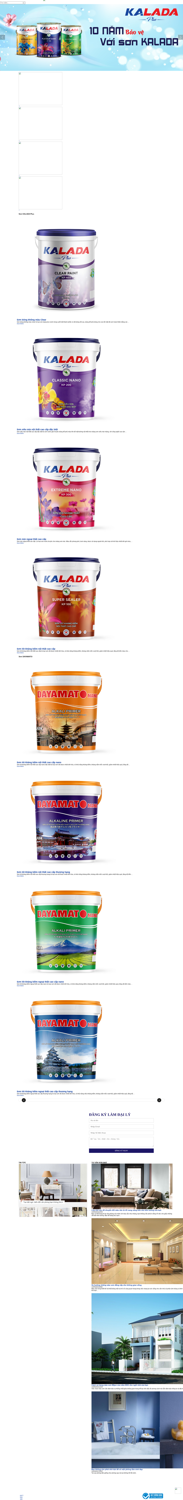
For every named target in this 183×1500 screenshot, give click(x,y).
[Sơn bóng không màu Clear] (66, 266)
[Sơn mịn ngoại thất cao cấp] (66, 486)
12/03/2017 (95, 1471)
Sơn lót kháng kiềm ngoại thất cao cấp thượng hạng (45, 1091)
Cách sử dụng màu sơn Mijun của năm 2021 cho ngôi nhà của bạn (120, 1385)
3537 (101, 1471)
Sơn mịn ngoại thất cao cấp (31, 539)
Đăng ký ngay (121, 1151)
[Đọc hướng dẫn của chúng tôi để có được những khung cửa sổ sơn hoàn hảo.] (24, 1212)
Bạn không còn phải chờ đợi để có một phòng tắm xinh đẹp (117, 1469)
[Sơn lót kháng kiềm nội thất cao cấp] (66, 596)
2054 (101, 1212)
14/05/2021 (95, 1212)
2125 (101, 1387)
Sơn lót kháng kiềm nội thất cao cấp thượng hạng (43, 872)
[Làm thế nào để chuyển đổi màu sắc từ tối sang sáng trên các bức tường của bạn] (132, 1186)
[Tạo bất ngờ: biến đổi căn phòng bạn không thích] (41, 1212)
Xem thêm (20, 324)
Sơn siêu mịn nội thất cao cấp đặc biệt (37, 429)
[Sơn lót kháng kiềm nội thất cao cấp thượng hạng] (66, 819)
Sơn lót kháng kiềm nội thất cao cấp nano (39, 762)
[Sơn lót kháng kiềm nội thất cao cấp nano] (66, 709)
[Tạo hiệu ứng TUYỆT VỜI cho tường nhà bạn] (77, 1212)
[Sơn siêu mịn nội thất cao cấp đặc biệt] (66, 376)
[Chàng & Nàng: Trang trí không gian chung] (59, 1212)
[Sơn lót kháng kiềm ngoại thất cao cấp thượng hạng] (66, 1038)
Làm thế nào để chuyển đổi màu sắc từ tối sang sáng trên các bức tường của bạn (126, 1210)
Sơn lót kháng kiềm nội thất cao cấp (36, 649)
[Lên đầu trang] (178, 1490)
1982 (101, 1287)
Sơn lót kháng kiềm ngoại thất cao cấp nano (40, 982)
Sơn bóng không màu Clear (31, 320)
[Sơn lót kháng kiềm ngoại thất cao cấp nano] (66, 928)
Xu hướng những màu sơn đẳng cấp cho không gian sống (117, 1285)
